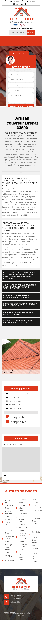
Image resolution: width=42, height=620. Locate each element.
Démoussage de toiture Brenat (9, 539)
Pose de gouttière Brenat (8, 530)
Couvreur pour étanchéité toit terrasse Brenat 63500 (36, 535)
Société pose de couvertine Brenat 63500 (36, 518)
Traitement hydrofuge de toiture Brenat (23, 537)
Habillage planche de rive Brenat (8, 548)
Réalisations (19, 53)
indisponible (13, 1)
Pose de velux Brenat (22, 508)
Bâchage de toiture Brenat (9, 522)
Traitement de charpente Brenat (9, 504)
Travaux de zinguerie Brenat (9, 513)
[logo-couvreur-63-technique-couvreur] (21, 15)
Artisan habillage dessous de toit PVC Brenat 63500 (35, 553)
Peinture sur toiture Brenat (23, 527)
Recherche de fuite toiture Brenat (23, 518)
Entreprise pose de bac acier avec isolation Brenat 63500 (23, 552)
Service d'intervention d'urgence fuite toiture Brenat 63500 (36, 505)
